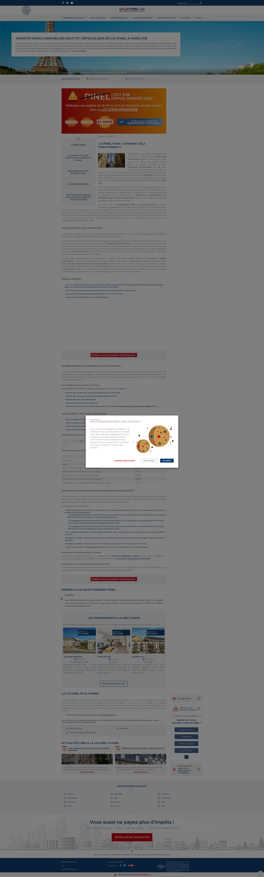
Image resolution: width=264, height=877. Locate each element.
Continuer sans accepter (124, 461)
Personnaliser (149, 461)
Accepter (167, 461)
